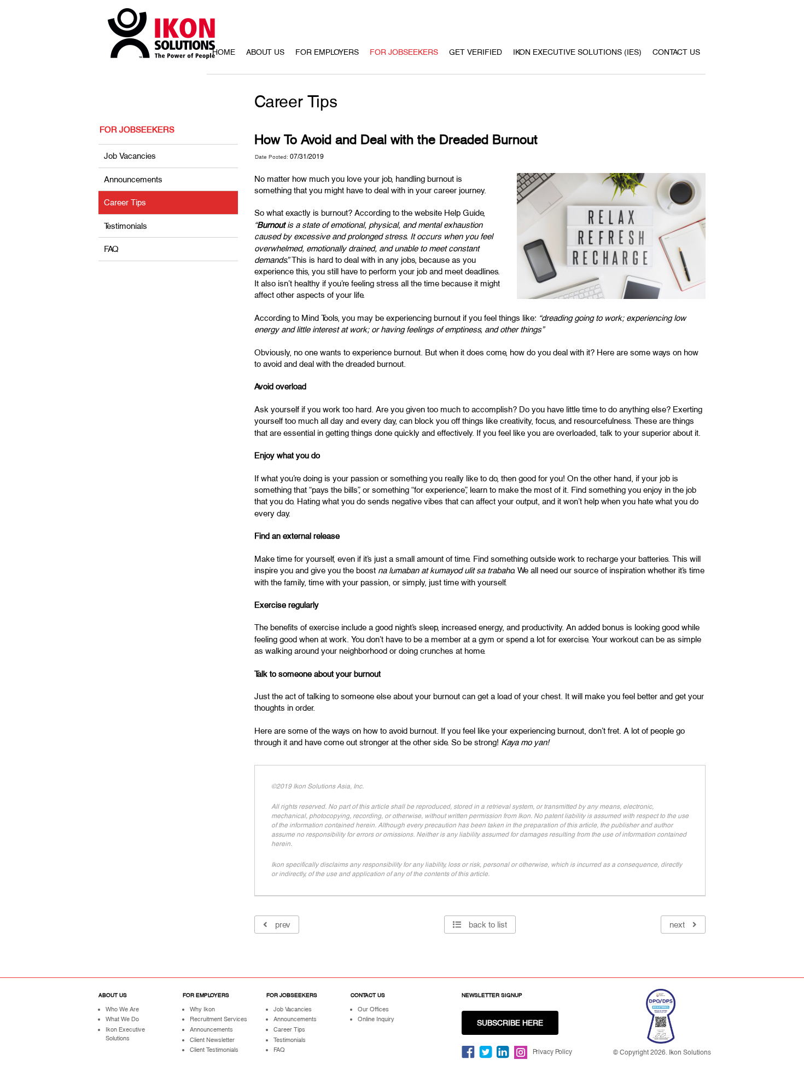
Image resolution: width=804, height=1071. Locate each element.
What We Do (122, 1019)
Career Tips (125, 202)
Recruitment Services (218, 1019)
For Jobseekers (404, 52)
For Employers (327, 52)
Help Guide (463, 213)
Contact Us (676, 52)
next (678, 924)
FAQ (111, 249)
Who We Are (122, 1009)
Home (223, 52)
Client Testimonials (214, 1049)
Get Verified (475, 52)
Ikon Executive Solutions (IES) (577, 52)
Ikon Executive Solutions (125, 1034)
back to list (487, 924)
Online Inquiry (376, 1019)
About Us (265, 52)
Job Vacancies (130, 156)
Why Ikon (202, 1009)
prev (281, 924)
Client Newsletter (212, 1040)
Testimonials (125, 226)
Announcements (133, 179)
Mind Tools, (320, 318)
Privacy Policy (552, 1051)
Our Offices (373, 1009)
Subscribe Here (510, 1023)
